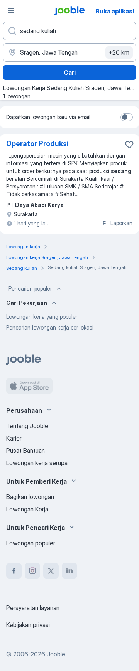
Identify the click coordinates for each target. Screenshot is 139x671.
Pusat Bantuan (25, 450)
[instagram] (32, 571)
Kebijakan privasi (28, 625)
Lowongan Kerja (27, 509)
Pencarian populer (30, 288)
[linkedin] (69, 571)
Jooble (56, 654)
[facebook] (14, 571)
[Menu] (11, 10)
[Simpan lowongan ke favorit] (129, 144)
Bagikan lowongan (30, 497)
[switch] (126, 117)
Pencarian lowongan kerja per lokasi (49, 327)
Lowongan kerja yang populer (41, 316)
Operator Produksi (37, 144)
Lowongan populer (30, 543)
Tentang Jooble (27, 426)
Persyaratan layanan (32, 608)
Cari (70, 72)
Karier (14, 438)
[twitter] (51, 571)
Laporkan (121, 223)
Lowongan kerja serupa (37, 463)
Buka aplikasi (114, 11)
